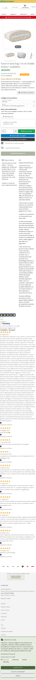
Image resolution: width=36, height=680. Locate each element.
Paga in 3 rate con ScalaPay (18, 139)
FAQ (2, 625)
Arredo (4, 14)
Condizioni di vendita (7, 631)
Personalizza (8, 116)
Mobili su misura (5, 607)
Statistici (24, 659)
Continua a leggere (27, 92)
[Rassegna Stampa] (3, 566)
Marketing (6, 662)
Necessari (6, 659)
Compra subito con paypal (18, 136)
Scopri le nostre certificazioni (16, 577)
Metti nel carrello (27, 131)
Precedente (4, 330)
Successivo (12, 330)
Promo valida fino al (11, 79)
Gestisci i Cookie (5, 598)
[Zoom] (18, 36)
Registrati (4, 616)
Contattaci (4, 613)
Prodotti (3, 628)
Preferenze (15, 659)
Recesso (3, 635)
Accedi (3, 620)
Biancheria (23, 14)
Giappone (13, 14)
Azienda (3, 603)
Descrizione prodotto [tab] (18, 153)
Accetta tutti (18, 667)
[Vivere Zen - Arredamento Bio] (5, 8)
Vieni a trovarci (5, 610)
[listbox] (18, 101)
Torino (12, 595)
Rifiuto (18, 676)
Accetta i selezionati (18, 671)
